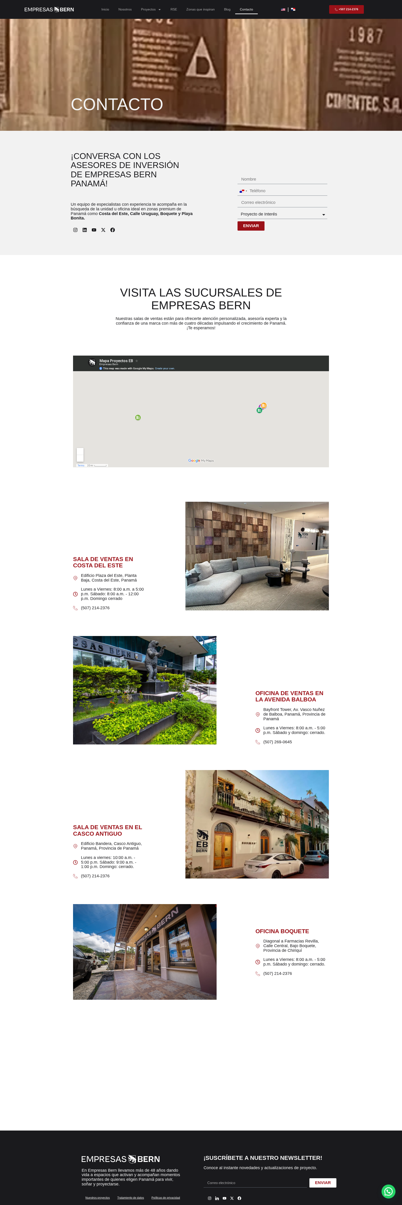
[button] (388, 1191)
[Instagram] (75, 230)
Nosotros (125, 9)
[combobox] (243, 191)
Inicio (105, 9)
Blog (227, 9)
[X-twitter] (103, 230)
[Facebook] (112, 230)
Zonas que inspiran (200, 9)
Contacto (246, 9)
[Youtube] (94, 230)
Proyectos (148, 9)
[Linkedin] (84, 230)
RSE (174, 9)
